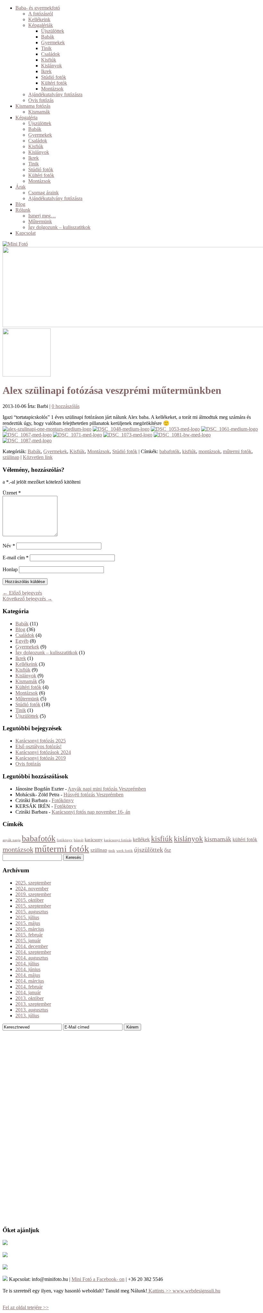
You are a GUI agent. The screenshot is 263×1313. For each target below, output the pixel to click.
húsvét (78, 840)
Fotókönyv (63, 800)
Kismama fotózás (32, 106)
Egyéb (22, 641)
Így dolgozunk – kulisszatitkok (59, 227)
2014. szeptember (33, 952)
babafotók (169, 451)
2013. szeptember (33, 1004)
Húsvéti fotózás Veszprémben (93, 794)
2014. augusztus (31, 958)
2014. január (28, 992)
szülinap (11, 457)
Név (9, 545)
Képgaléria (26, 117)
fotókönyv (64, 840)
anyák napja (12, 840)
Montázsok (52, 88)
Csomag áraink (43, 192)
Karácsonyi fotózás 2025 (40, 740)
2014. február (29, 986)
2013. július (27, 1015)
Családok (50, 54)
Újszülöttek (52, 31)
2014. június (27, 969)
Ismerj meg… (42, 215)
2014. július (27, 963)
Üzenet (12, 493)
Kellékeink (39, 19)
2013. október (29, 998)
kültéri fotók (245, 840)
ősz (167, 850)
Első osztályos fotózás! (38, 746)
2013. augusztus (31, 1009)
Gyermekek (53, 42)
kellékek (141, 840)
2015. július (27, 917)
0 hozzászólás (66, 406)
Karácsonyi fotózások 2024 (43, 752)
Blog (20, 204)
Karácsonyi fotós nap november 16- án (91, 812)
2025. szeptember (33, 882)
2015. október (29, 900)
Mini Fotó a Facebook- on (98, 1279)
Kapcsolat (25, 233)
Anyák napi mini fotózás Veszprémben (107, 789)
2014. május (27, 975)
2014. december (31, 946)
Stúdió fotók (53, 77)
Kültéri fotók (54, 83)
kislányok (188, 839)
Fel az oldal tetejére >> (26, 1307)
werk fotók (124, 850)
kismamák (217, 839)
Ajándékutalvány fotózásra (55, 94)
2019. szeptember (33, 894)
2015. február (29, 934)
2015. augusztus (31, 911)
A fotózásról (40, 13)
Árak (20, 187)
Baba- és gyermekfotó (37, 8)
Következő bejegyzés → (27, 598)
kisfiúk (189, 451)
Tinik (46, 48)
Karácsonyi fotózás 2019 (40, 758)
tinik (111, 850)
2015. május (27, 923)
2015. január (28, 940)
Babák (47, 36)
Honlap (10, 569)
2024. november (31, 888)
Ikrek (46, 71)
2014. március (29, 981)
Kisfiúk (48, 60)
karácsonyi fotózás (118, 840)
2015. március (29, 929)
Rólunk (22, 210)
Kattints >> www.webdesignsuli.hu (183, 1290)
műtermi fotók (237, 451)
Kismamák (39, 111)
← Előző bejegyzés (22, 593)
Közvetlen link (38, 457)
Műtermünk (40, 221)
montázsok (209, 451)
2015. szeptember (33, 906)
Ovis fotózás (41, 100)
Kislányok (51, 65)
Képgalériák (40, 25)
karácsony (94, 839)
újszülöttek (148, 849)
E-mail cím (16, 557)
